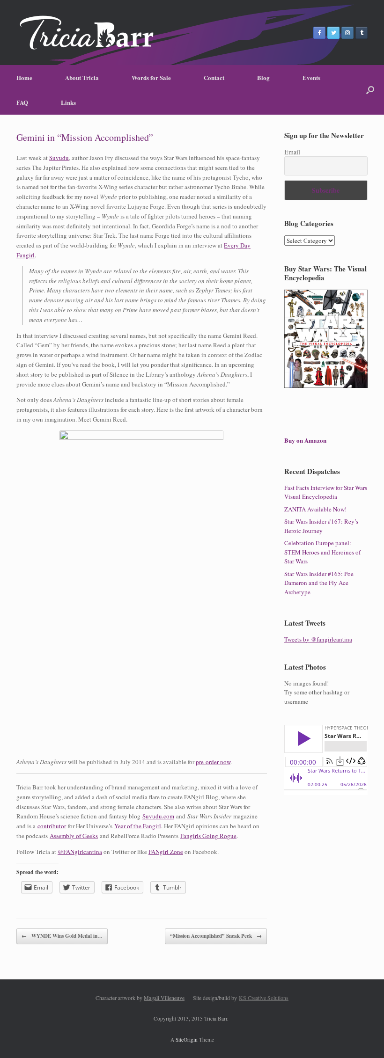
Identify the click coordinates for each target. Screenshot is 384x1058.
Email (292, 151)
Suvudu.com (158, 816)
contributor (51, 826)
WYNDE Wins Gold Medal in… (62, 936)
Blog (263, 77)
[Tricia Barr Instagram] (347, 33)
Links (68, 102)
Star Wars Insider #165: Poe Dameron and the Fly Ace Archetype (319, 582)
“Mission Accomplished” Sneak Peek (216, 936)
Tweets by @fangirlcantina (318, 639)
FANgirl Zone (165, 851)
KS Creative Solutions (263, 997)
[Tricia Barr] (86, 32)
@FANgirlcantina (80, 851)
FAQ (22, 102)
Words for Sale (151, 77)
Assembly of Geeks (74, 836)
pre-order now (213, 762)
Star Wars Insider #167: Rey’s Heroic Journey (321, 526)
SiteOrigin (187, 1039)
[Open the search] (370, 90)
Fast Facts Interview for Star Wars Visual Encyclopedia (325, 492)
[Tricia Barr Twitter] (333, 33)
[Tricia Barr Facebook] (319, 33)
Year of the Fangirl (137, 826)
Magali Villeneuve (164, 997)
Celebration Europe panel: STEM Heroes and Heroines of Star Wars (322, 552)
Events (311, 77)
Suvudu (59, 157)
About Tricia (82, 77)
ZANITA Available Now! (315, 509)
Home (24, 77)
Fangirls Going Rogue (208, 836)
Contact (214, 77)
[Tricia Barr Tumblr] (361, 33)
